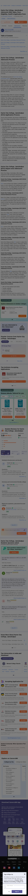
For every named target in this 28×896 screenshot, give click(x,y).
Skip (9, 891)
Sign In (17, 891)
